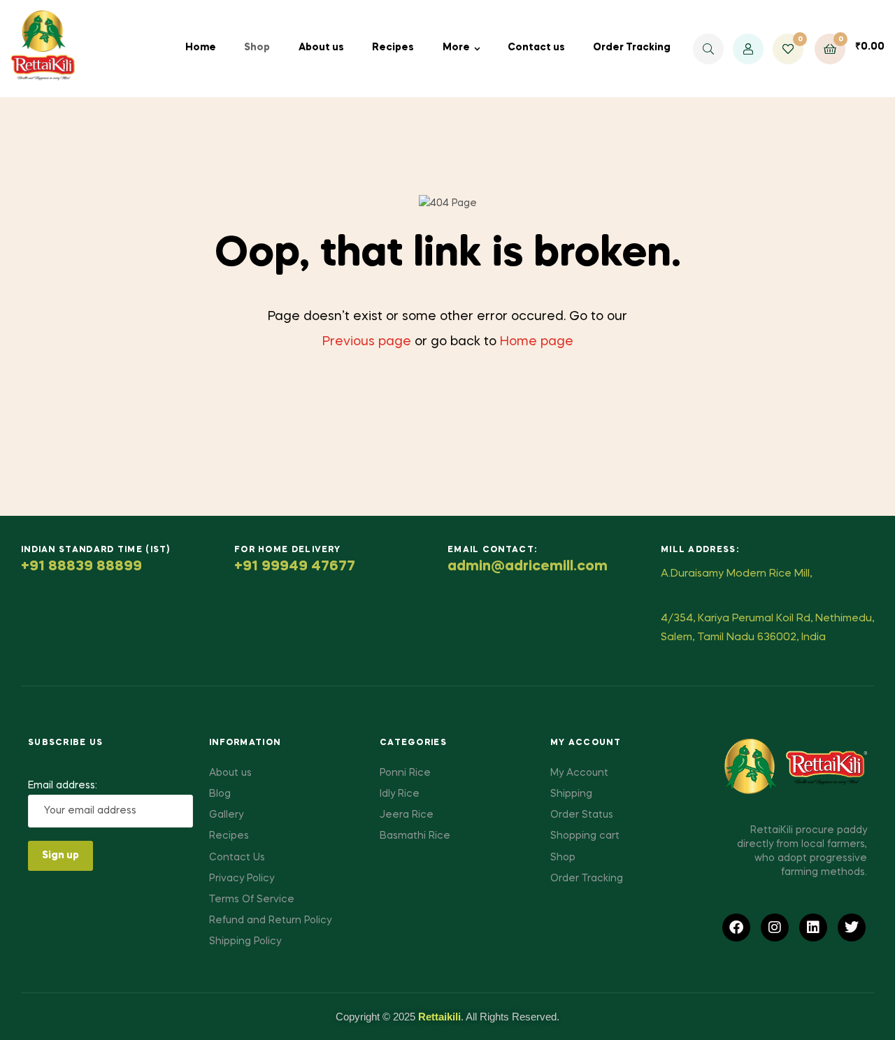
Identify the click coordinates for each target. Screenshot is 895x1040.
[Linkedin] (813, 927)
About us (321, 47)
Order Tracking (632, 47)
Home (200, 47)
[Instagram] (775, 927)
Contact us (536, 47)
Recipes (393, 47)
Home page (536, 341)
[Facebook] (736, 927)
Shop (257, 47)
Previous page (366, 341)
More (456, 47)
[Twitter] (852, 927)
